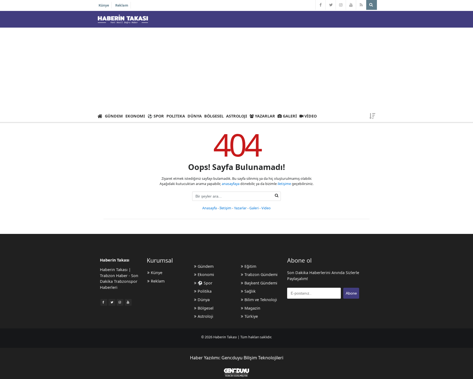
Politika (205, 291)
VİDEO (310, 116)
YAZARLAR (264, 116)
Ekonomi (206, 274)
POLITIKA (175, 116)
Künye (104, 5)
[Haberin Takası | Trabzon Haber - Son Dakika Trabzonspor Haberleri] (122, 19)
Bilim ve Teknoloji (260, 299)
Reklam (121, 5)
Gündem (206, 266)
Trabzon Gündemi (261, 274)
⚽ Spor (205, 283)
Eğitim (250, 266)
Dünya (204, 299)
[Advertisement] (236, 68)
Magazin (252, 308)
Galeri (254, 208)
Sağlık (250, 291)
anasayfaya (231, 183)
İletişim (225, 208)
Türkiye (251, 316)
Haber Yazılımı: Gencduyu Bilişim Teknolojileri (236, 358)
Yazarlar (240, 208)
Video (266, 208)
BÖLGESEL (214, 116)
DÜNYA (195, 116)
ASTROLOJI (236, 116)
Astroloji (205, 316)
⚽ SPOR (156, 116)
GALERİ (289, 116)
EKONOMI (135, 116)
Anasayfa (209, 208)
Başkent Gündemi (260, 283)
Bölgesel (206, 308)
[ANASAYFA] (99, 116)
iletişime (284, 183)
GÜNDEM (114, 116)
